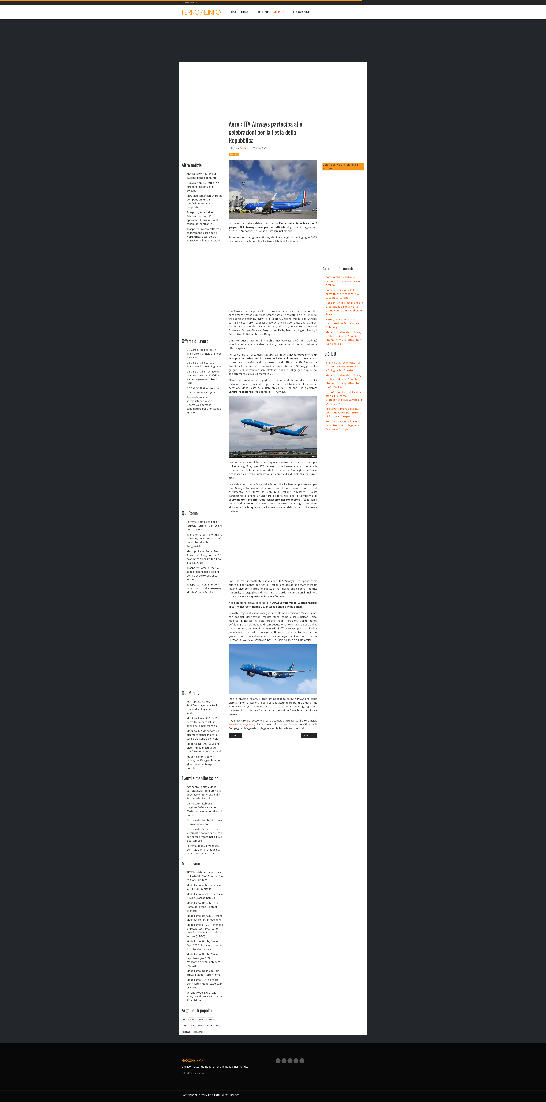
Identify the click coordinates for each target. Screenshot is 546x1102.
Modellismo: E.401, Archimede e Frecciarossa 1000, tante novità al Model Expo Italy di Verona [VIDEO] (205, 930)
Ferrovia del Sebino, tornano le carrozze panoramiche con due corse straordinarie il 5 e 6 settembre (204, 834)
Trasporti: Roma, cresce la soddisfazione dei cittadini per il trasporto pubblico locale (203, 573)
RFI (184, 1019)
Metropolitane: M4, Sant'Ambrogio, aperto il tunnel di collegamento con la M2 (203, 707)
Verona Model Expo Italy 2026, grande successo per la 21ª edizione (204, 996)
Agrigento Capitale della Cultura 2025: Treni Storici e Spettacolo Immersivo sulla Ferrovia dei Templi (204, 792)
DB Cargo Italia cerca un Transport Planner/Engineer (204, 364)
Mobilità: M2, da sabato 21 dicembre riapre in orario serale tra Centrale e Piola (203, 734)
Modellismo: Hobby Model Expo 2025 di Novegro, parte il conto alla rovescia (204, 945)
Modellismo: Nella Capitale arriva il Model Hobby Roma (204, 972)
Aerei (243, 148)
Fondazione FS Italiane (212, 1026)
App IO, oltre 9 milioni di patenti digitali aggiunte (202, 175)
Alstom (200, 1026)
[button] (247, 12)
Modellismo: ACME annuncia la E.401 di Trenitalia (204, 887)
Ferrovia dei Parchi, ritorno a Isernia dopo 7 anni (204, 822)
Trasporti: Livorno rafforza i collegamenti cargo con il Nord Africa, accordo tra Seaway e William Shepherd (204, 234)
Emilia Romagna (198, 1032)
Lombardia (201, 1019)
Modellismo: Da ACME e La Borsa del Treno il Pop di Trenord (203, 906)
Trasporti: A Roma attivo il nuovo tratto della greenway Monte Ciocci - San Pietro (204, 588)
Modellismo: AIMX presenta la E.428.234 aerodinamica (205, 896)
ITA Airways (234, 155)
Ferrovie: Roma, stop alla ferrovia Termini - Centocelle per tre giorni (204, 525)
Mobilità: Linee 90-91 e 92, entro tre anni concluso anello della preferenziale (202, 722)
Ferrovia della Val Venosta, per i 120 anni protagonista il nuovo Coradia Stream (204, 849)
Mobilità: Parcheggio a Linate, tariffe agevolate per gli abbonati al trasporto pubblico (204, 762)
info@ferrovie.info (190, 2)
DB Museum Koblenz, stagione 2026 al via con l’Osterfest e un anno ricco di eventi (204, 809)
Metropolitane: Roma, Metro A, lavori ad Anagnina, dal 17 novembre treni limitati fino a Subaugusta (204, 557)
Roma (193, 1026)
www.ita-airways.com (241, 724)
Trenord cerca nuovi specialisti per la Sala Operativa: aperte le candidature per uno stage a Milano (204, 404)
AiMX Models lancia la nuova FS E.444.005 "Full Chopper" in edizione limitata (205, 876)
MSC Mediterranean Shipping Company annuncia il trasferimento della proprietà (204, 201)
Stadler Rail (186, 1032)
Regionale (211, 1019)
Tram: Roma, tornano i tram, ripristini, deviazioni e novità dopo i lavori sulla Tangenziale (204, 540)
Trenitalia (191, 1019)
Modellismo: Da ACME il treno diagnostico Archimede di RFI (205, 917)
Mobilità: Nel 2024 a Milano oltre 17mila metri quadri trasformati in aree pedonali (204, 747)
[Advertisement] (341, 12)
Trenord (185, 1026)
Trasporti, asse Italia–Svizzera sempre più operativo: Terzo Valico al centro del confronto (202, 218)
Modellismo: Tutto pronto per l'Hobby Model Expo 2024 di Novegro (204, 983)
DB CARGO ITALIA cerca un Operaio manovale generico (203, 390)
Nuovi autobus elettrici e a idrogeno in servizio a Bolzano (203, 186)
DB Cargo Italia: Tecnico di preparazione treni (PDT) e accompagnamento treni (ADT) (203, 377)
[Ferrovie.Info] (201, 12)
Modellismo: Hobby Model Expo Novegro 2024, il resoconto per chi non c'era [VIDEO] (203, 959)
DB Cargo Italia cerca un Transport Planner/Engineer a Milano (204, 353)
